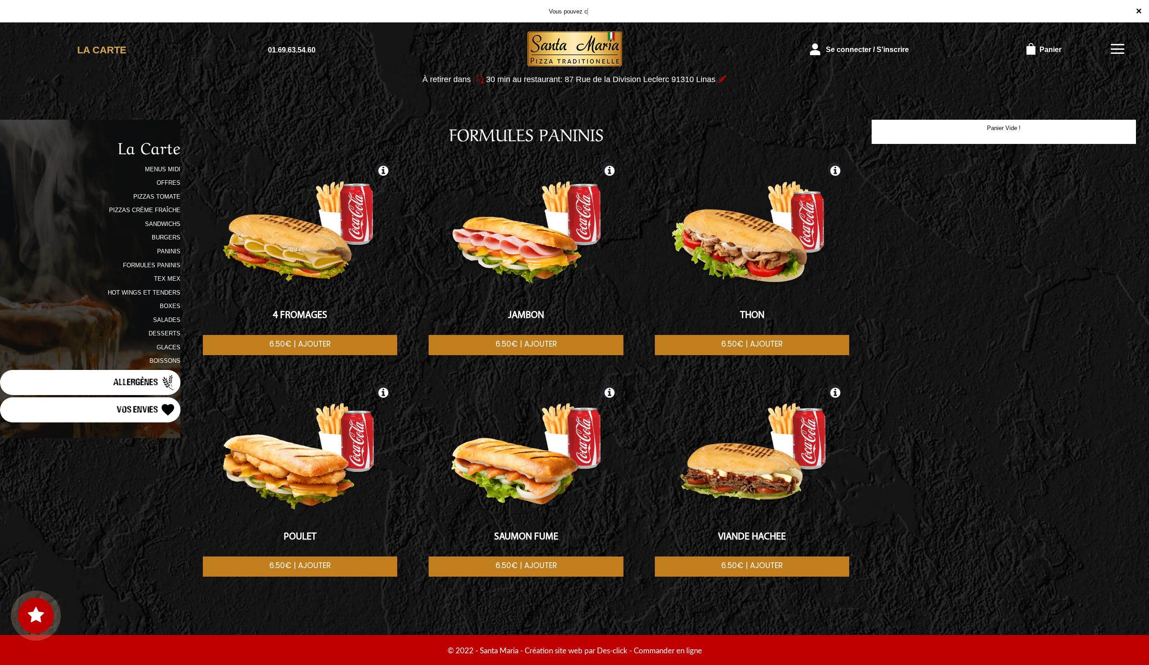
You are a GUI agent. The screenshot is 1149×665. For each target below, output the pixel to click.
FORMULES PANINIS (151, 265)
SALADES (166, 320)
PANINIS (168, 251)
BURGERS (166, 237)
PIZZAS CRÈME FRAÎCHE (144, 210)
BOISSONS (164, 360)
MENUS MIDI (162, 169)
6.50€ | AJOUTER (300, 344)
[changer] (722, 79)
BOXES (170, 306)
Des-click (612, 651)
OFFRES (168, 182)
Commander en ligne (668, 651)
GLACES (168, 347)
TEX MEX (167, 278)
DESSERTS (164, 333)
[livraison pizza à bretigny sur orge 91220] (574, 49)
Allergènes (136, 381)
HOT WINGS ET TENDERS (144, 292)
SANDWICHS (162, 224)
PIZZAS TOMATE (156, 196)
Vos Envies (138, 408)
